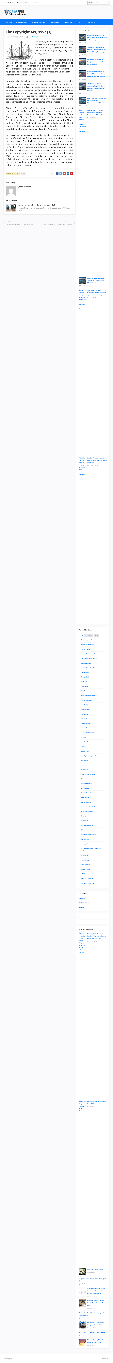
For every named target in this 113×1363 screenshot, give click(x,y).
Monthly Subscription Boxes (89, 756)
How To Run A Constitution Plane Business (92, 1332)
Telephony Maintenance (88, 834)
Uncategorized (85, 844)
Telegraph (84, 830)
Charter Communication (88, 654)
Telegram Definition (87, 825)
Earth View (84, 681)
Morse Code (84, 760)
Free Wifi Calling (86, 700)
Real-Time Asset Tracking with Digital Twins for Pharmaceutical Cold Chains (96, 100)
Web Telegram (85, 869)
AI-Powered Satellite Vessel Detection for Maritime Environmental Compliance (96, 112)
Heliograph (84, 714)
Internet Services (86, 728)
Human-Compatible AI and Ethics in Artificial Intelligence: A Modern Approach (97, 37)
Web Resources (85, 864)
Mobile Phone (85, 751)
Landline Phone (86, 742)
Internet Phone (85, 723)
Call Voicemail (85, 649)
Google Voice (85, 705)
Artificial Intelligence (87, 644)
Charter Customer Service (89, 658)
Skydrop (83, 816)
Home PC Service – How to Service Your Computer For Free (96, 1303)
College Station (85, 677)
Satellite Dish (85, 788)
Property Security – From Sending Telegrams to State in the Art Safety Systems (96, 936)
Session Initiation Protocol (89, 807)
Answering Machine (87, 640)
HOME (9, 22)
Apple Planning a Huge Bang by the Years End (37, 205)
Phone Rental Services (88, 774)
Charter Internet (86, 663)
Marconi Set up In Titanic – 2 (96, 1269)
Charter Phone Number (88, 668)
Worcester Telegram (87, 883)
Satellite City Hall (86, 783)
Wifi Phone (84, 874)
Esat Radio (84, 686)
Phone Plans (85, 769)
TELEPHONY (68, 22)
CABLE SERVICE (21, 22)
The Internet (85, 839)
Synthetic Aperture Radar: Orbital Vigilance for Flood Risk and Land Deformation (96, 74)
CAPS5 (10, 1358)
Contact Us (9, 3)
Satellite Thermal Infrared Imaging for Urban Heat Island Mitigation (97, 460)
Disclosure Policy (23, 3)
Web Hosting (85, 860)
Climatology (85, 672)
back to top (105, 1358)
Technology (92, 22)
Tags (96, 635)
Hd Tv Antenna (85, 709)
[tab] (82, 635)
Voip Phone (84, 855)
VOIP (80, 22)
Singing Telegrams (87, 811)
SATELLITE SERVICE (38, 22)
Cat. (82, 635)
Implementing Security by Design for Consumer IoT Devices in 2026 (95, 62)
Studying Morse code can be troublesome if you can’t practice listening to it (96, 1291)
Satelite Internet (86, 779)
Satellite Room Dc (86, 793)
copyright (23, 173)
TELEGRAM (55, 22)
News (82, 765)
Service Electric (86, 802)
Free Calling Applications (89, 695)
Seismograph (85, 797)
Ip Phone (83, 737)
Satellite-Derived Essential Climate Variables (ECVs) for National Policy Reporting (96, 49)
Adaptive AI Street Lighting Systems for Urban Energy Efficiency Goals (95, 280)
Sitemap (36, 3)
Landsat (83, 746)
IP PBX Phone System (87, 732)
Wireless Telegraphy (12, 173)
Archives (89, 635)
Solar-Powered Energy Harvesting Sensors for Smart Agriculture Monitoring (96, 292)
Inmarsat (84, 719)
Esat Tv (83, 691)
